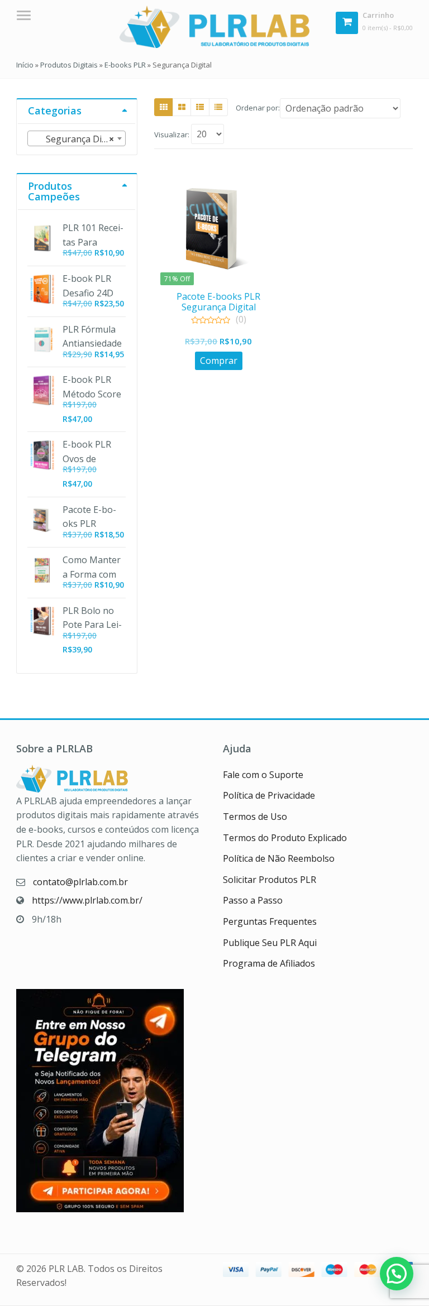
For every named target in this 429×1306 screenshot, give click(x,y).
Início (25, 65)
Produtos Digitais (69, 65)
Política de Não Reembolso (279, 858)
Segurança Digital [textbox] (76, 139)
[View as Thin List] (218, 107)
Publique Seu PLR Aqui (270, 943)
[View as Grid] (163, 107)
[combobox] (76, 138)
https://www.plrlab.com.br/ (87, 900)
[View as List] (199, 107)
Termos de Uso (255, 816)
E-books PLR (125, 65)
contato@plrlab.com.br (80, 882)
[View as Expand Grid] (182, 107)
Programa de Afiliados (269, 963)
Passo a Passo (253, 900)
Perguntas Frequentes (270, 921)
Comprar (218, 360)
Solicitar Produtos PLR (269, 879)
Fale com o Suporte (263, 775)
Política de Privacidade (269, 795)
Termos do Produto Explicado (285, 838)
